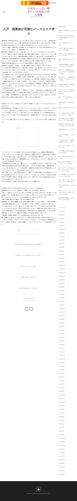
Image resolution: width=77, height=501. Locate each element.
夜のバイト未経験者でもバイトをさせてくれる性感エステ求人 (67, 71)
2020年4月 (62, 467)
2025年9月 (62, 233)
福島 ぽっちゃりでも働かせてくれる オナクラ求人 (29, 255)
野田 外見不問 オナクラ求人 (29, 277)
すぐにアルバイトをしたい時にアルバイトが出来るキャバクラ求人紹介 (67, 169)
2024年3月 (62, 298)
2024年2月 (62, 301)
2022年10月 (62, 359)
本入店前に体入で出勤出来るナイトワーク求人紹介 (67, 119)
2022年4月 (62, 380)
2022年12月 (62, 352)
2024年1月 (61, 305)
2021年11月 (62, 398)
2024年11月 (62, 269)
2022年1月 (61, 391)
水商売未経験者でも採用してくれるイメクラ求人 (67, 65)
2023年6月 (62, 330)
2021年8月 (62, 409)
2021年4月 (61, 424)
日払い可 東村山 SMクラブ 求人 (67, 60)
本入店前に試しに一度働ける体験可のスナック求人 (67, 141)
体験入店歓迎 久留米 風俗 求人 (66, 103)
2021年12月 (62, 395)
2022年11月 (62, 355)
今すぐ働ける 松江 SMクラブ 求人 (67, 157)
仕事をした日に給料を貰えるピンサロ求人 (67, 54)
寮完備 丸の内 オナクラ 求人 (66, 130)
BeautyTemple (42, 493)
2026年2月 (62, 215)
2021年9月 (62, 406)
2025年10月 (62, 229)
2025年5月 (61, 247)
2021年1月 (61, 434)
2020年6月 (62, 460)
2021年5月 (61, 420)
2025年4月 (61, 251)
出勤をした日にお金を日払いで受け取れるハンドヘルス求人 (67, 37)
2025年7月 (61, 240)
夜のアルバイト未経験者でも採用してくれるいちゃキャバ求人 (67, 79)
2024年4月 (62, 294)
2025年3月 (61, 254)
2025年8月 (62, 236)
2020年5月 (62, 463)
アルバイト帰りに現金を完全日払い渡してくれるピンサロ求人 (67, 91)
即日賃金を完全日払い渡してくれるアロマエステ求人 (67, 125)
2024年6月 (62, 287)
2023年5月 (61, 334)
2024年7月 (62, 283)
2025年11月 (62, 226)
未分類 (28, 24)
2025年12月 (62, 222)
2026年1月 (61, 218)
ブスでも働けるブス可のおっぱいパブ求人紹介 (67, 175)
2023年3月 (61, 341)
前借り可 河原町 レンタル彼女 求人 (67, 31)
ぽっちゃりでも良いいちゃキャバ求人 (67, 146)
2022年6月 (62, 373)
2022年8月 (62, 366)
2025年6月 (61, 244)
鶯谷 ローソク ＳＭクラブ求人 (29, 266)
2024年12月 (62, 265)
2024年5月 (61, 290)
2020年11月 (62, 442)
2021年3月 (61, 427)
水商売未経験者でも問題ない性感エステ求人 (67, 85)
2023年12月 (62, 308)
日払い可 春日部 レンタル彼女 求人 (67, 186)
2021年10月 (62, 402)
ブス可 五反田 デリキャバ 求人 (66, 44)
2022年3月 (61, 384)
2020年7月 (62, 456)
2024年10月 (62, 272)
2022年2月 (61, 388)
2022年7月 (61, 370)
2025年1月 (61, 262)
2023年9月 (62, 319)
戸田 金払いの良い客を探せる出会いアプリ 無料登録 (29, 244)
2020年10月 (62, 445)
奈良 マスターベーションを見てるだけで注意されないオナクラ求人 (67, 192)
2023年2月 (61, 344)
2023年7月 (61, 326)
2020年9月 (62, 449)
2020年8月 (62, 452)
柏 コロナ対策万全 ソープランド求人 (29, 288)
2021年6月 (61, 416)
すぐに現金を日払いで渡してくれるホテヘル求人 (67, 114)
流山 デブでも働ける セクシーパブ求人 (67, 98)
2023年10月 (62, 316)
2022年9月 (62, 362)
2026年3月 (62, 211)
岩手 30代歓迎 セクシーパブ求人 (31, 309)
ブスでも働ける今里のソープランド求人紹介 (67, 49)
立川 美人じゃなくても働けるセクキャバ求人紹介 (67, 180)
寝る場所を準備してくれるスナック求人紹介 (67, 198)
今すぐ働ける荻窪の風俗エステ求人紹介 (67, 152)
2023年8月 (62, 323)
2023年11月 (62, 312)
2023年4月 (62, 337)
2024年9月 (62, 276)
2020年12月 (62, 438)
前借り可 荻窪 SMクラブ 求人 (67, 108)
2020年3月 (62, 470)
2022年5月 (61, 377)
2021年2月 (61, 431)
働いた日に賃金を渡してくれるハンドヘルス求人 (67, 162)
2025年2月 (61, 258)
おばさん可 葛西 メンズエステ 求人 (67, 135)
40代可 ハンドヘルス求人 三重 (26, 309)
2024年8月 (62, 280)
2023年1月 (61, 348)
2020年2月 (62, 474)
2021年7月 (61, 413)
